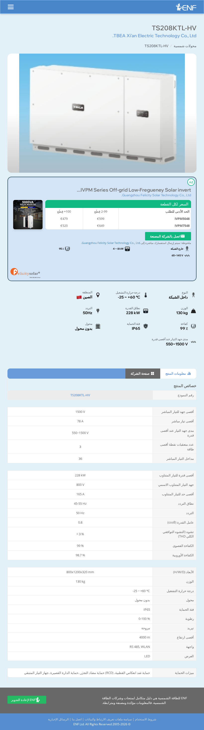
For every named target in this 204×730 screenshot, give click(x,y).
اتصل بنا (77, 719)
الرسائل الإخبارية (58, 719)
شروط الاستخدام (145, 719)
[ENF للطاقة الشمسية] (186, 8)
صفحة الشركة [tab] (140, 373)
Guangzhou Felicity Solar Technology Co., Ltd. (156, 195)
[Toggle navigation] (11, 4)
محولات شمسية (185, 46)
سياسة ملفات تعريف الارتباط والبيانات (108, 719)
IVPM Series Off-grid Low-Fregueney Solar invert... (134, 190)
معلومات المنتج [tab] (176, 373)
